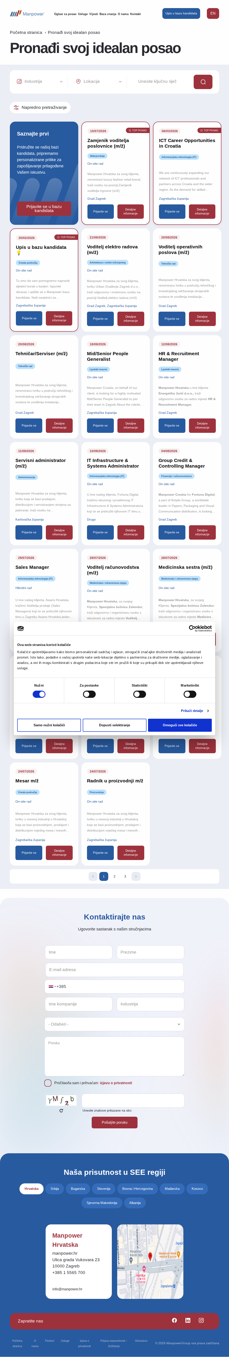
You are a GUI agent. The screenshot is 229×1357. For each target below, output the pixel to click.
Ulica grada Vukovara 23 (76, 1259)
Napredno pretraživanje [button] (44, 107)
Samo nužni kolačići (49, 725)
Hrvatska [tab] (31, 1189)
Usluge (83, 14)
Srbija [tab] (55, 1189)
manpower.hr (64, 1253)
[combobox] (52, 987)
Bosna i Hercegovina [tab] (137, 1189)
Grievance (141, 1340)
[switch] (89, 694)
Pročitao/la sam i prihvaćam (93, 1083)
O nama (123, 14)
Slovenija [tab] (103, 1189)
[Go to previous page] (93, 876)
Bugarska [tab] (78, 1189)
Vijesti (93, 14)
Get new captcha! (61, 1110)
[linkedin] (186, 1321)
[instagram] (199, 1321)
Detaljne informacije (130, 211)
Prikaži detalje (192, 711)
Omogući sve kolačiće (180, 725)
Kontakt (135, 14)
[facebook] (172, 1321)
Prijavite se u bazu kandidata (44, 208)
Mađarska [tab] (172, 1189)
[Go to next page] (135, 876)
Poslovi (49, 1340)
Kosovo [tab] (197, 1189)
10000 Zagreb (66, 1266)
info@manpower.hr (67, 1289)
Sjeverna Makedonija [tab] (102, 1203)
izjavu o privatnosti (116, 1083)
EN (213, 13)
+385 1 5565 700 (68, 1272)
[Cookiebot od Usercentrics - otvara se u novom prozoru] (192, 628)
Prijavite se (100, 211)
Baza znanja (108, 14)
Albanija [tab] (135, 1203)
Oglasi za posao (65, 14)
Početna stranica (26, 32)
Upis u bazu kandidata (181, 13)
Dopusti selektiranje (114, 725)
